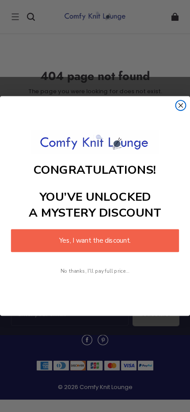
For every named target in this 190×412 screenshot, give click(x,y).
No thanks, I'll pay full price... (95, 270)
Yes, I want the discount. (95, 240)
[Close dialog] (181, 105)
